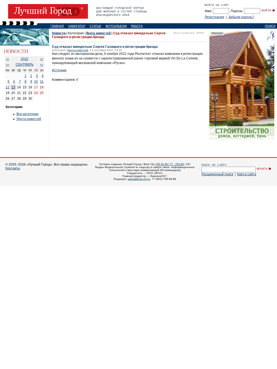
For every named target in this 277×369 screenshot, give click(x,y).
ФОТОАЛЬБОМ (116, 26)
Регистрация (214, 17)
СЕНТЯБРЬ (25, 64)
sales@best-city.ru (139, 178)
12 (7, 87)
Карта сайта (246, 174)
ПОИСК (270, 26)
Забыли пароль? (241, 17)
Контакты (12, 168)
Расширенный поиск (217, 174)
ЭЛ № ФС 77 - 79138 (169, 164)
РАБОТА (137, 26)
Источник (59, 70)
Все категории (27, 114)
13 (13, 87)
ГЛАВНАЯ (57, 26)
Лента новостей (29, 119)
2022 (24, 59)
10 (36, 81)
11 (42, 81)
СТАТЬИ (95, 26)
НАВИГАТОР (76, 26)
